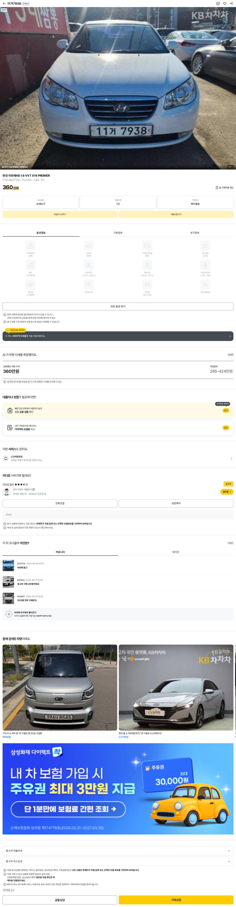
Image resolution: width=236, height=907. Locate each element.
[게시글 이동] (118, 565)
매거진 (175, 552)
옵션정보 (41, 232)
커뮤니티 (60, 552)
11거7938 (18, 3)
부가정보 (194, 232)
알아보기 (118, 410)
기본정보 (118, 232)
